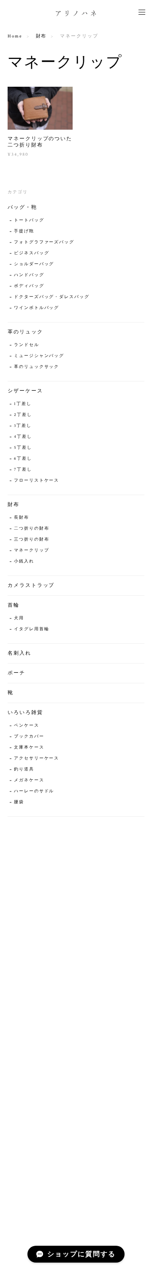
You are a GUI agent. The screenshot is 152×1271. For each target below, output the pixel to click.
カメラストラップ (31, 585)
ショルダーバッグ (34, 264)
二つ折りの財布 (31, 528)
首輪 (13, 605)
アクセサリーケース (36, 758)
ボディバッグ (29, 286)
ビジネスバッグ (31, 253)
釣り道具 (24, 769)
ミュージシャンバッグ (39, 356)
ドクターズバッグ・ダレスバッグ (52, 297)
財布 (41, 36)
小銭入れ (24, 561)
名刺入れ (19, 653)
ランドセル (26, 345)
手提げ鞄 (24, 231)
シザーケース (25, 391)
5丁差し (23, 447)
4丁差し (23, 437)
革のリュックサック (36, 367)
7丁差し (23, 469)
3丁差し (23, 426)
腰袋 (19, 802)
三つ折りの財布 (31, 539)
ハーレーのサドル (34, 791)
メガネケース (29, 780)
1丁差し (23, 404)
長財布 (21, 517)
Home (15, 36)
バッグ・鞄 (22, 207)
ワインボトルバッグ (36, 308)
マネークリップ (31, 550)
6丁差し (23, 458)
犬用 (19, 618)
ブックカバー (29, 736)
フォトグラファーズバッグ (44, 242)
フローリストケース (36, 480)
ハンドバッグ (29, 275)
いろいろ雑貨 (25, 712)
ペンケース (26, 725)
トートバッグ (29, 220)
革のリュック (25, 332)
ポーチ (16, 673)
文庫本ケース (29, 747)
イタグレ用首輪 (31, 629)
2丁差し (23, 415)
